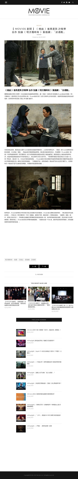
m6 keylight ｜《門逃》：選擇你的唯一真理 (39, 426)
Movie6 (40, 274)
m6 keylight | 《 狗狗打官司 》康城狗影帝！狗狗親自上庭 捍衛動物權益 (44, 405)
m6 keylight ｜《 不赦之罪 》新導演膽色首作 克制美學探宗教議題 (44, 362)
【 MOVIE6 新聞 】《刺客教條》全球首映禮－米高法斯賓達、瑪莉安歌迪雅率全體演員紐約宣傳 (15, 303)
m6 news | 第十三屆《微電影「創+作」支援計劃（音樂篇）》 (44, 330)
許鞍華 (33, 260)
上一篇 (34, 266)
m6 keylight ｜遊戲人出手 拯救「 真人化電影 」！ (41, 372)
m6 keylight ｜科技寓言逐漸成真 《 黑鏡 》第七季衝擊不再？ (44, 383)
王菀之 (21, 260)
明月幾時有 (8, 260)
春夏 (15, 260)
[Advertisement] (39, 242)
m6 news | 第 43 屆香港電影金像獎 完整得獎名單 (40, 394)
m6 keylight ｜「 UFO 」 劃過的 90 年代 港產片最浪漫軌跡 (43, 415)
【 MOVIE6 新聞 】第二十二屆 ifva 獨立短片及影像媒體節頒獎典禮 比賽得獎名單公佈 (62, 307)
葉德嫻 (27, 260)
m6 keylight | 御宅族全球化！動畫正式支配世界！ (41, 340)
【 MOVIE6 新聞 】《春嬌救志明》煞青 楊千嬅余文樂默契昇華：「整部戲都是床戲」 (39, 305)
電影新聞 (39, 25)
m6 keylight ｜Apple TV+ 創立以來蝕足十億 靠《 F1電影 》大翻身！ (44, 352)
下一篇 (44, 266)
